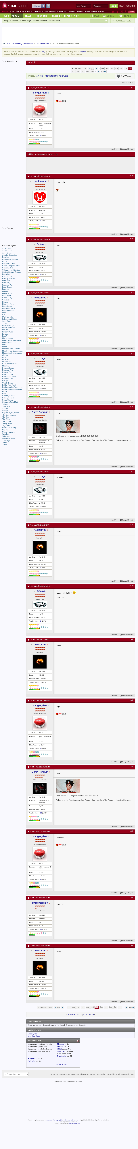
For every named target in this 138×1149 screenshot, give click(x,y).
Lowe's (4, 336)
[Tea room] (113, 11)
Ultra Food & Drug (9, 428)
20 (41, 453)
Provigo (5, 381)
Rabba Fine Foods (9, 385)
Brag (96, 16)
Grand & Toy (7, 298)
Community (25, 21)
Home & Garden (97, 11)
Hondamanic (40, 181)
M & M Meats (7, 338)
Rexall (4, 391)
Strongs (5, 411)
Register (130, 6)
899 (92, 71)
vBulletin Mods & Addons (71, 1120)
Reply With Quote (127, 149)
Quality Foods (7, 383)
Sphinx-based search (75, 1123)
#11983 (131, 831)
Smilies (60, 1047)
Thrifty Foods (7, 423)
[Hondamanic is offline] (40, 197)
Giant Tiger (6, 296)
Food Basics (7, 287)
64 (41, 929)
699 (107, 68)
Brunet (4, 261)
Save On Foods (8, 398)
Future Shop (7, 293)
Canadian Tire (7, 268)
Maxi (4, 345)
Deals (18, 11)
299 (102, 68)
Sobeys (5, 404)
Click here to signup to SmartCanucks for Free (43, 154)
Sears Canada (7, 400)
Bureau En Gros (8, 264)
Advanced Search (124, 21)
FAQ (6, 21)
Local (111, 16)
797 (121, 68)
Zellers (4, 445)
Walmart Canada (8, 438)
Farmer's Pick (7, 285)
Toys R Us (6, 426)
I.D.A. (4, 313)
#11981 (131, 700)
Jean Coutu (6, 321)
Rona (4, 394)
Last (102, 72)
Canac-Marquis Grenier (11, 266)
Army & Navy (7, 253)
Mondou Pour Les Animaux (12, 351)
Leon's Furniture (8, 328)
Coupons (37, 11)
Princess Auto (7, 379)
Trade (128, 16)
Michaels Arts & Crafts (11, 349)
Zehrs (4, 443)
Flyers (45, 11)
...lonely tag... (33, 1034)
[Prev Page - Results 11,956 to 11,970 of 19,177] (96, 68)
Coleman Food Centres (11, 270)
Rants (87, 11)
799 (130, 68)
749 (111, 68)
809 (83, 71)
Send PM (114, 149)
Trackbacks (61, 1056)
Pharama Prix (7, 370)
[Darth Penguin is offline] (40, 428)
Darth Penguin (40, 412)
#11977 (131, 471)
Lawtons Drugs (8, 325)
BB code (60, 1044)
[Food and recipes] (121, 11)
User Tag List (32, 62)
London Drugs (7, 332)
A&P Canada (7, 251)
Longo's (5, 334)
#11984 (131, 897)
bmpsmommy (40, 902)
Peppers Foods (8, 368)
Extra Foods (7, 276)
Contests (63, 11)
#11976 (131, 407)
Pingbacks (32, 1059)
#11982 (131, 766)
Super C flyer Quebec (10, 413)
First (92, 69)
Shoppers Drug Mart (10, 402)
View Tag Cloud (34, 1036)
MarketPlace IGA (9, 343)
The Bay (5, 417)
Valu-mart (6, 436)
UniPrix (5, 430)
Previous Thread (75, 1015)
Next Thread (88, 1015)
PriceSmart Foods (9, 377)
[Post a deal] (131, 11)
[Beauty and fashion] (117, 11)
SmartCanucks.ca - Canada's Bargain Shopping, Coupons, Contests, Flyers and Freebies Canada (89, 1074)
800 (73, 71)
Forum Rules (61, 1064)
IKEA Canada (7, 317)
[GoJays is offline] (40, 257)
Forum (17, 16)
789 (116, 68)
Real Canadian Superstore (12, 387)
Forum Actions (39, 21)
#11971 (131, 87)
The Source (6, 421)
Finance (72, 11)
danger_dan (40, 92)
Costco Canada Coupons (12, 272)
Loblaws (5, 330)
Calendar (14, 21)
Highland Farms (8, 304)
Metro (4, 347)
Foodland (5, 289)
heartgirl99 (40, 297)
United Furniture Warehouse (8, 433)
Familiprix (6, 281)
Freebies (53, 11)
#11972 (131, 176)
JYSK (4, 323)
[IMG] (59, 1049)
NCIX (4, 357)
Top (76, 16)
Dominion (5, 274)
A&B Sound (6, 249)
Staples (5, 409)
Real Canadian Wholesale (12, 389)
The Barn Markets (9, 415)
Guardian (5, 300)
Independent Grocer (10, 319)
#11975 (131, 353)
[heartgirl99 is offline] (40, 315)
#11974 (131, 292)
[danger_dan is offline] (40, 110)
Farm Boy (6, 283)
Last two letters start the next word (51, 76)
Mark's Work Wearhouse (11, 340)
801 (78, 71)
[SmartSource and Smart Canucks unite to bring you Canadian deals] (13, 234)
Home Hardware (8, 308)
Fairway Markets (8, 279)
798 (125, 68)
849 (87, 71)
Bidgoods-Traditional (10, 259)
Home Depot (7, 306)
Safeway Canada (8, 396)
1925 (126, 76)
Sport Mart (6, 406)
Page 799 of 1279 (80, 68)
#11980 (131, 639)
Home (12, 11)
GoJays (41, 244)
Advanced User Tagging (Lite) (55, 1120)
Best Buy (5, 257)
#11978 (131, 525)
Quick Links (54, 21)
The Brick (6, 419)
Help (121, 6)
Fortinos (5, 291)
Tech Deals (27, 11)
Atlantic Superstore (9, 255)
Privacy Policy (125, 1074)
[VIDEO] (60, 1051)
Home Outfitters (8, 311)
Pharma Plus (7, 372)
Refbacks (31, 1061)
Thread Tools (126, 83)
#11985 (131, 945)
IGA (3, 315)
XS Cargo (6, 441)
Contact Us (54, 1074)
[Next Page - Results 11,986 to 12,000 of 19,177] (98, 71)
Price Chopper (7, 374)
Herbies (5, 302)
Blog (6, 16)
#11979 (131, 586)
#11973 (131, 239)
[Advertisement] (77, 165)
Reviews (80, 11)
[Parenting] (125, 11)
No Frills (5, 359)
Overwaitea (6, 362)
